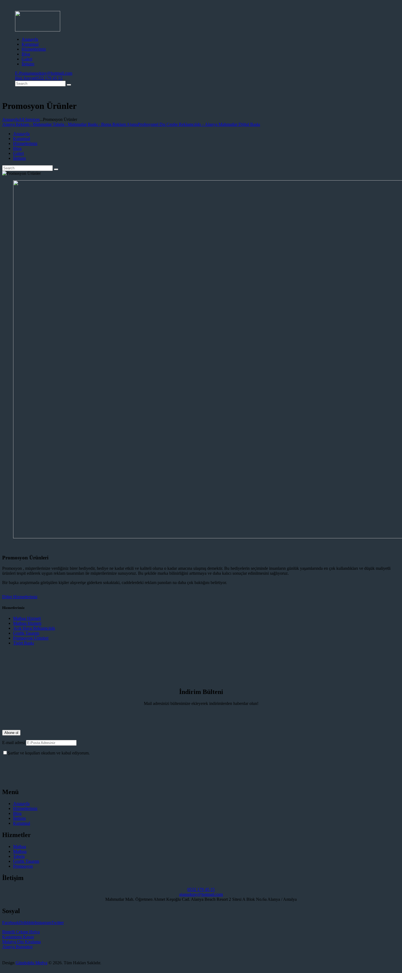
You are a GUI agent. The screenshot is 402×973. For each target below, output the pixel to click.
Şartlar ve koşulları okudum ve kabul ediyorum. (49, 753)
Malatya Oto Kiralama (21, 941)
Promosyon (23, 866)
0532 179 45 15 (201, 889)
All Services (29, 119)
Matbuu (20, 851)
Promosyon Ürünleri (30, 638)
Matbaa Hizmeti (27, 618)
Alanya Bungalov (17, 946)
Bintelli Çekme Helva (21, 932)
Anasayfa (10, 119)
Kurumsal (21, 823)
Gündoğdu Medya (31, 962)
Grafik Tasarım (26, 633)
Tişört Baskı (23, 643)
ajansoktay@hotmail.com (201, 894)
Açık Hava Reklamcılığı (34, 628)
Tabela (19, 856)
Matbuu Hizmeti (27, 623)
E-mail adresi (13, 742)
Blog (17, 813)
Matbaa (19, 846)
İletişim (19, 818)
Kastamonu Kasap (18, 936)
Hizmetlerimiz (25, 808)
